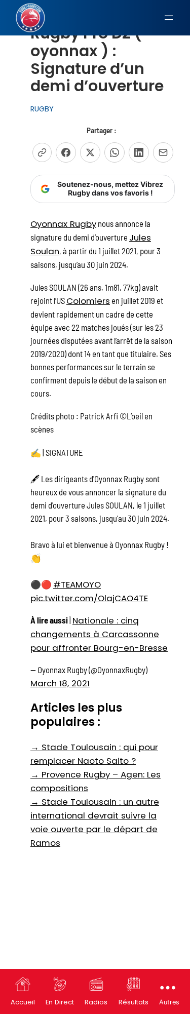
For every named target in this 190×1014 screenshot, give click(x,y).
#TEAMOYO (77, 584)
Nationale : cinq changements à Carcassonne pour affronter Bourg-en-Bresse (99, 634)
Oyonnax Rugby (63, 224)
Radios (96, 1002)
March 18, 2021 (60, 683)
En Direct (60, 1002)
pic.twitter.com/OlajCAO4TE (89, 598)
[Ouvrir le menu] (169, 18)
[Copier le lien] (42, 152)
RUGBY (42, 109)
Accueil (23, 1002)
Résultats (133, 1002)
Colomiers (88, 301)
